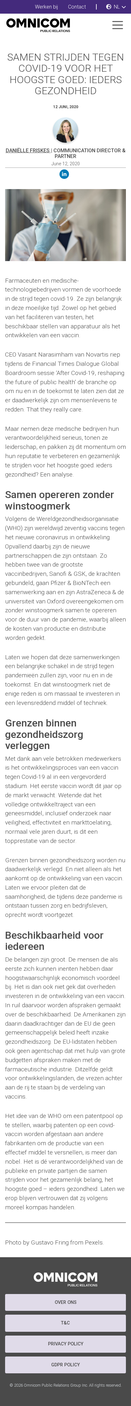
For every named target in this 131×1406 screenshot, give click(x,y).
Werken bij (46, 7)
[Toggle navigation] (117, 25)
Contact (77, 7)
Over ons (66, 1302)
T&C (65, 1323)
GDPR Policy (65, 1365)
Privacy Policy (65, 1344)
